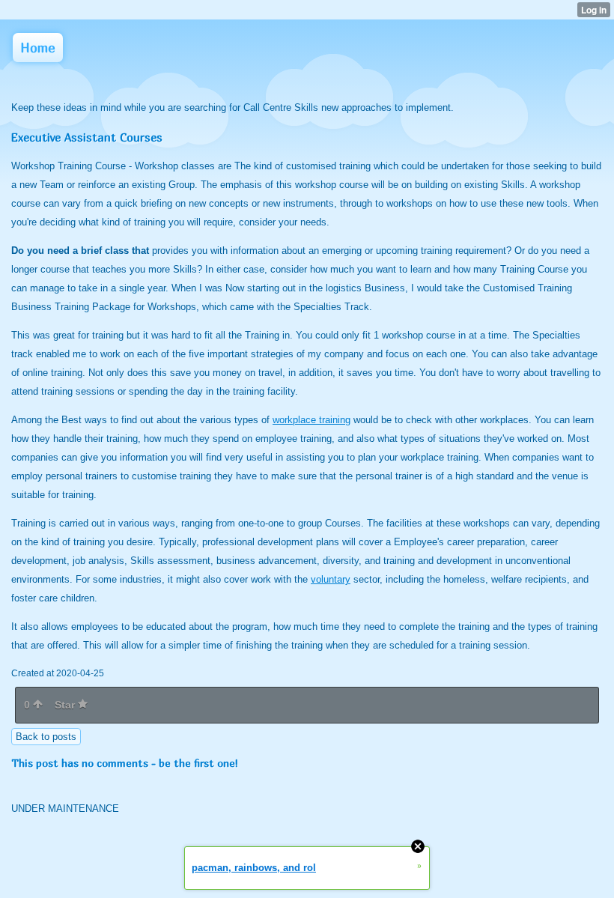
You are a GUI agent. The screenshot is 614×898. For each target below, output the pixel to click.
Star (66, 705)
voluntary (330, 579)
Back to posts (46, 736)
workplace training (311, 419)
